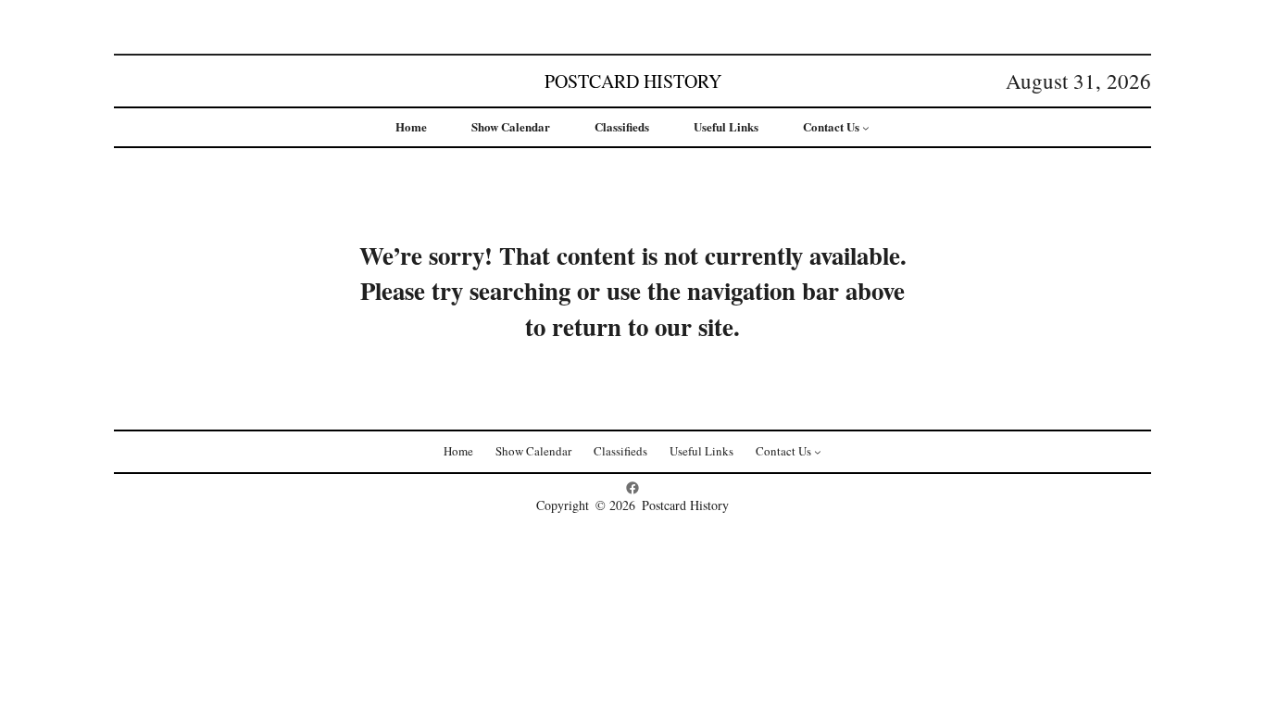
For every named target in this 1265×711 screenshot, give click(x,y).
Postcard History (633, 81)
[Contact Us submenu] (866, 127)
